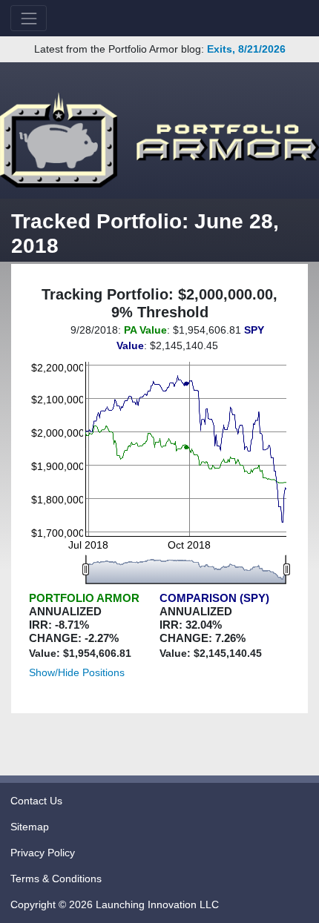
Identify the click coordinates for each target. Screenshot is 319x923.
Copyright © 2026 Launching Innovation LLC (114, 904)
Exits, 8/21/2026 (246, 49)
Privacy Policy (42, 853)
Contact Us (36, 801)
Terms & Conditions (56, 878)
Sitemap (29, 827)
